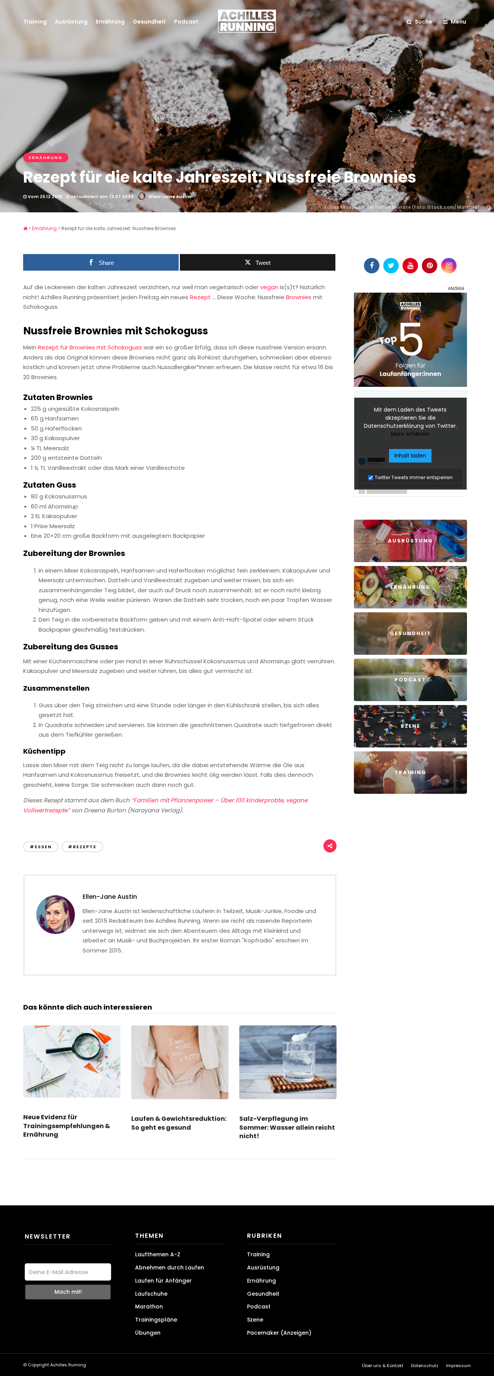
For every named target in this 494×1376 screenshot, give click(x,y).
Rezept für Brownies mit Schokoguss (91, 347)
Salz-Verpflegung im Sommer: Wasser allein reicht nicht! (287, 1127)
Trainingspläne (156, 1319)
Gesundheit (149, 21)
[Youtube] (410, 265)
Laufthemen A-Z (157, 1254)
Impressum (458, 1365)
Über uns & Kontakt (382, 1365)
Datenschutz (424, 1365)
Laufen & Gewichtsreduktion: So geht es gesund (179, 1123)
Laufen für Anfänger (163, 1280)
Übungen (148, 1333)
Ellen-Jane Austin (170, 196)
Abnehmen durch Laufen (169, 1267)
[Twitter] (391, 265)
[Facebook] (371, 265)
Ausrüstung (71, 21)
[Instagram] (449, 265)
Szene (255, 1319)
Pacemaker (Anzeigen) (279, 1333)
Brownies (298, 297)
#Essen (41, 847)
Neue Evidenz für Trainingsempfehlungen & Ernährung (66, 1126)
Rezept (200, 297)
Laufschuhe (151, 1293)
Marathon (149, 1306)
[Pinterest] (429, 265)
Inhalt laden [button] (410, 455)
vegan (269, 287)
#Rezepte (82, 847)
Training (35, 21)
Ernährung (110, 21)
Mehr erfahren (410, 434)
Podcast (186, 21)
